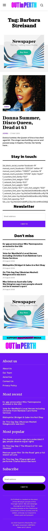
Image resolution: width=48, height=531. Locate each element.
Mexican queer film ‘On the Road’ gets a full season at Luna (24, 453)
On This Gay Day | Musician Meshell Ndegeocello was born (20, 273)
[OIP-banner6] (24, 338)
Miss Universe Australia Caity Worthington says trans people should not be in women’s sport (22, 284)
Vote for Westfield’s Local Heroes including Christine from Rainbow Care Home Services (22, 255)
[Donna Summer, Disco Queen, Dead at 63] (24, 93)
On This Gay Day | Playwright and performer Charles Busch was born (19, 460)
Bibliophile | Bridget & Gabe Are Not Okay (24, 265)
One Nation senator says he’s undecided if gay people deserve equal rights (23, 440)
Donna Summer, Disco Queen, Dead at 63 (21, 122)
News (6, 107)
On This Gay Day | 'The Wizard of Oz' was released (22, 447)
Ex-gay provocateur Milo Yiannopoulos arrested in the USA (23, 245)
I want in (24, 224)
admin (5, 133)
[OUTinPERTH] (24, 5)
